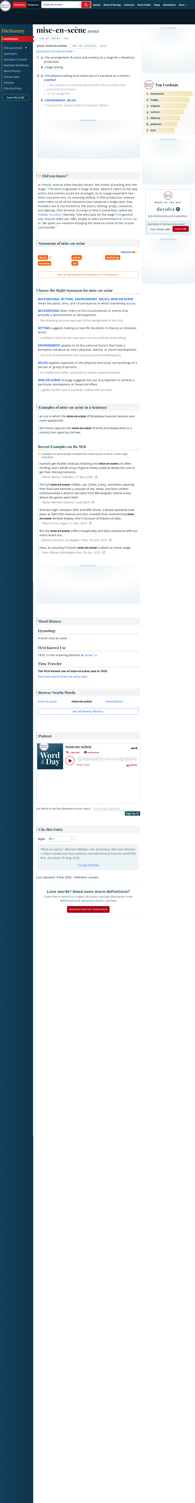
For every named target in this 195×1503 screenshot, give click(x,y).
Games (96, 4)
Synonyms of (54, 51)
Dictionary (13, 30)
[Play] (69, 760)
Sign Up (131, 813)
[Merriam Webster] (168, 195)
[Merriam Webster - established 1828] (5, 4)
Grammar (129, 4)
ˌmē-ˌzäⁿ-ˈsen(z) (82, 46)
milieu (127, 219)
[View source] (96, 477)
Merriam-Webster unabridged (88, 909)
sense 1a (90, 655)
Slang (157, 4)
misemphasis (114, 701)
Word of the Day (112, 4)
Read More (47, 456)
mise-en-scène (122, 299)
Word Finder (144, 4)
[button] (183, 5)
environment (86, 299)
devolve (166, 209)
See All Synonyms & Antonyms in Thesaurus (87, 275)
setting (67, 299)
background (48, 299)
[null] (178, 209)
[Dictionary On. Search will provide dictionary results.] (26, 4)
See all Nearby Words (87, 711)
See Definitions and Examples (167, 215)
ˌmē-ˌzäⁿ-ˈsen (47, 38)
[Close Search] (78, 5)
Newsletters (169, 4)
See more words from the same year (63, 677)
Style (41, 839)
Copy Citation (90, 865)
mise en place (47, 701)
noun (93, 31)
